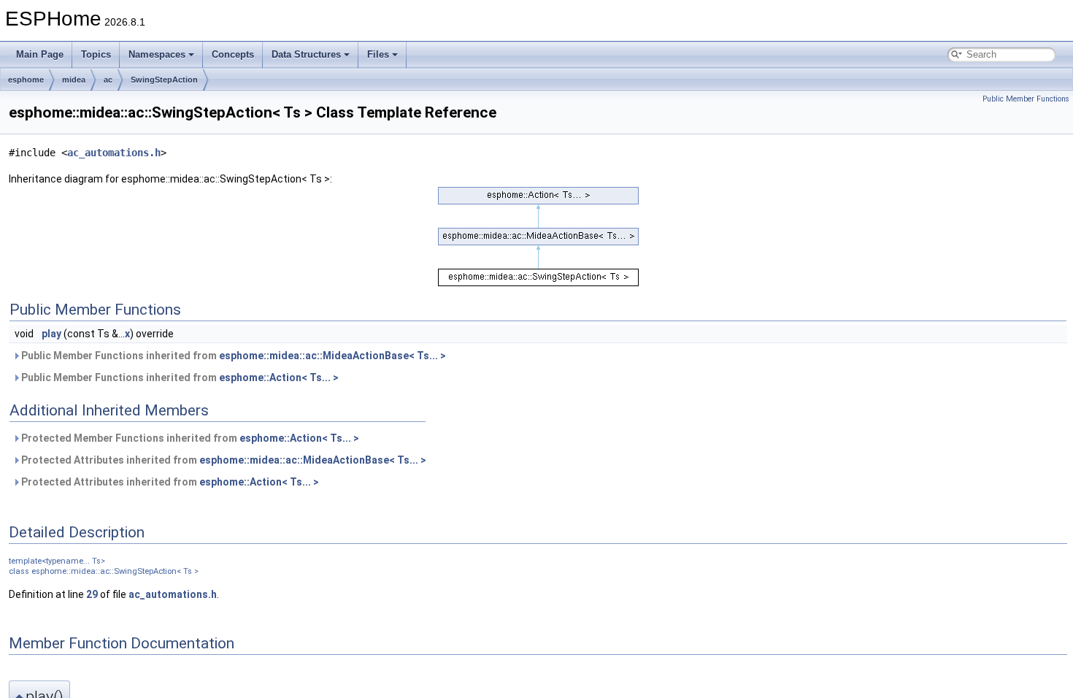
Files (378, 54)
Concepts (233, 54)
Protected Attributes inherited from (222, 460)
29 (92, 594)
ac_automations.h (114, 152)
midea (73, 79)
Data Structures (306, 54)
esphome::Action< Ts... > (279, 377)
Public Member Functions (1025, 99)
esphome (26, 79)
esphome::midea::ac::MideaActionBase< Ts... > (332, 355)
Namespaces (156, 54)
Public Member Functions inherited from (232, 355)
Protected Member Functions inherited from (189, 438)
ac (108, 79)
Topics (96, 54)
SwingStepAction (164, 79)
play (51, 334)
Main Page (40, 54)
